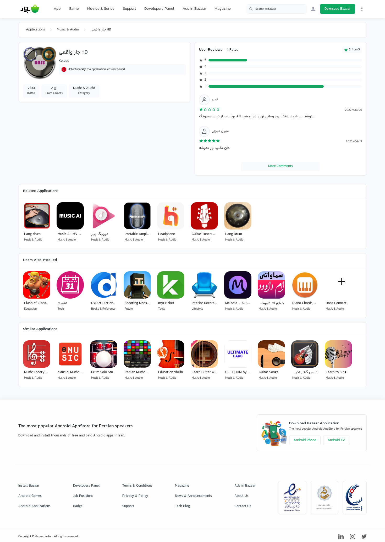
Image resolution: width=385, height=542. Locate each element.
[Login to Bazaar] (313, 9)
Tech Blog (182, 506)
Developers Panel (159, 9)
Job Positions (83, 496)
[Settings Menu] (362, 8)
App (57, 9)
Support (129, 9)
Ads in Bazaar (194, 9)
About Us (241, 496)
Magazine (222, 9)
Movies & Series (100, 9)
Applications (35, 30)
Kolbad (64, 61)
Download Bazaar (337, 9)
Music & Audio (68, 30)
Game (74, 9)
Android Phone (305, 440)
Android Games (30, 496)
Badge (77, 506)
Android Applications (34, 506)
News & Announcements (193, 496)
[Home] (29, 8)
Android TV (336, 440)
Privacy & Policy (135, 496)
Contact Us (242, 506)
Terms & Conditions (137, 486)
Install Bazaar (28, 486)
